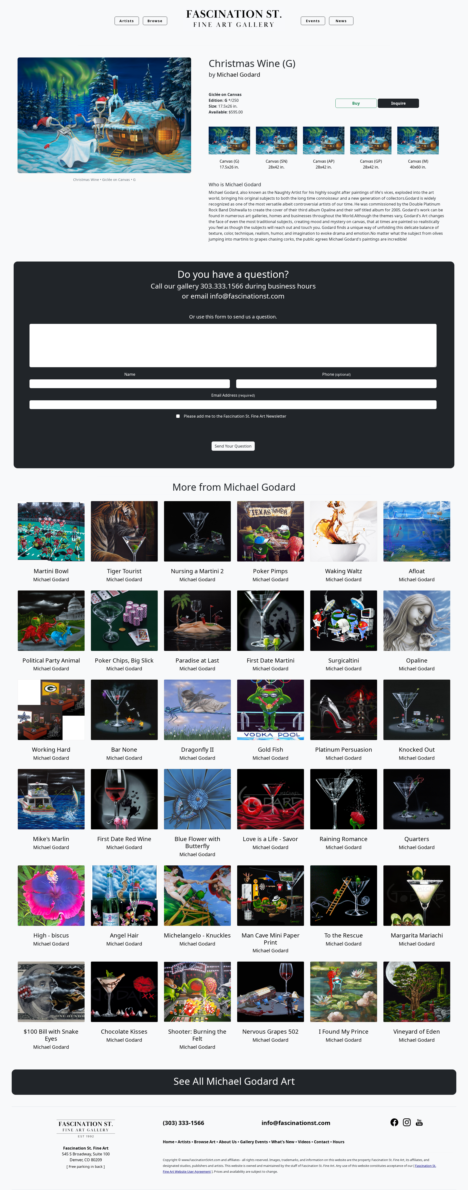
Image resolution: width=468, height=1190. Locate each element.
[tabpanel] (327, 188)
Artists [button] (126, 21)
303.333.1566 (221, 285)
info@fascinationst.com (247, 295)
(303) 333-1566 (183, 1123)
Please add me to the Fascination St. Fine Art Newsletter (235, 416)
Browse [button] (155, 21)
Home (168, 1141)
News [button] (341, 21)
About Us (228, 1141)
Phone (336, 374)
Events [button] (313, 21)
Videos (304, 1141)
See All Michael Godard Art (234, 1081)
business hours (292, 285)
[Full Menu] (234, 19)
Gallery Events (254, 1141)
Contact (321, 1141)
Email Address (233, 395)
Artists (184, 1141)
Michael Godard (238, 74)
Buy (356, 103)
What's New (282, 1141)
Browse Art (204, 1141)
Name (129, 374)
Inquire (398, 103)
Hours (338, 1141)
